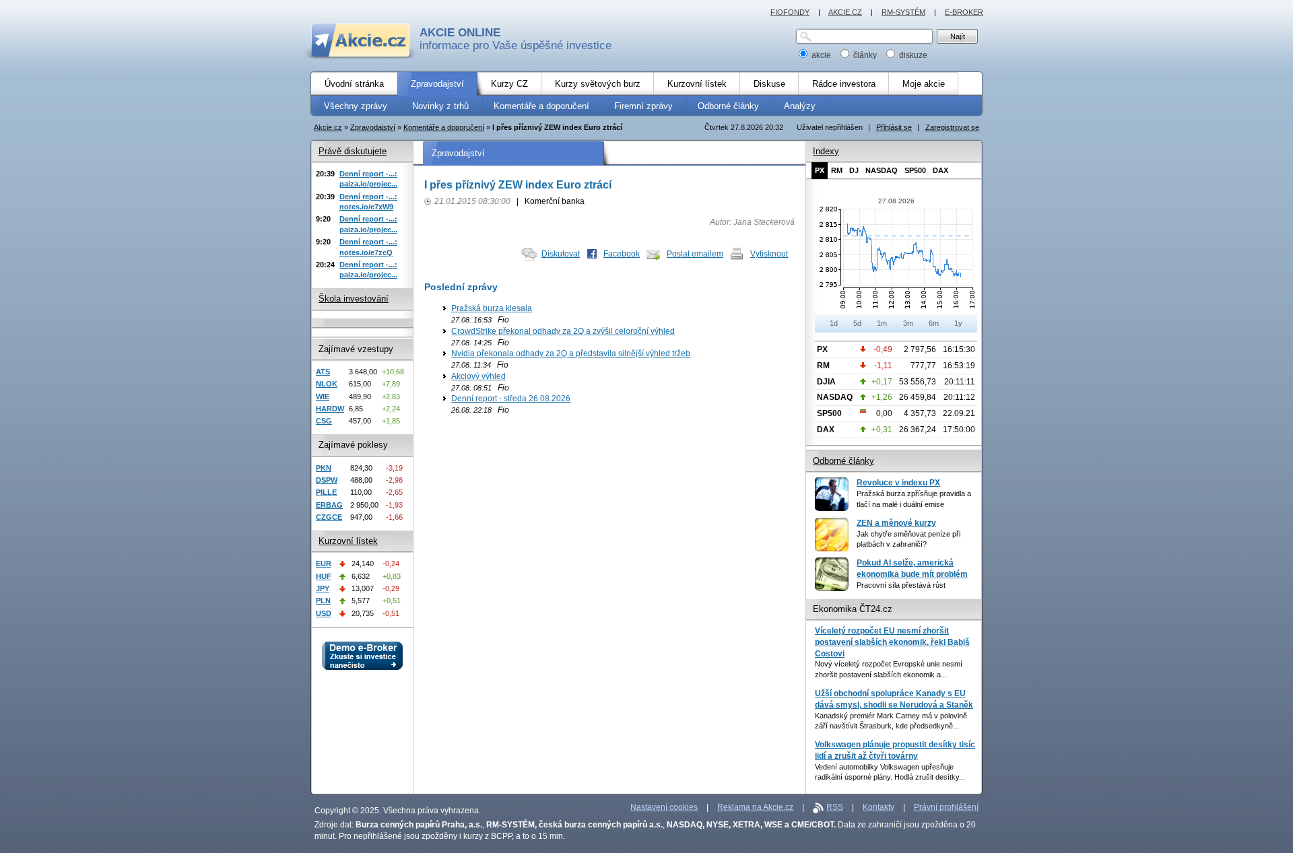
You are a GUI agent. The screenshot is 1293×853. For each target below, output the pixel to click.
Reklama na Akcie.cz (755, 807)
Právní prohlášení (946, 807)
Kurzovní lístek (348, 541)
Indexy (826, 151)
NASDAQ (881, 170)
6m (934, 323)
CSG (324, 421)
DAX (940, 170)
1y (958, 323)
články (865, 55)
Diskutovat (560, 254)
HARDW (330, 409)
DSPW (326, 480)
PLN (323, 600)
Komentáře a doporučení (443, 127)
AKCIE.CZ (845, 12)
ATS (323, 372)
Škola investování (354, 299)
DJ (854, 170)
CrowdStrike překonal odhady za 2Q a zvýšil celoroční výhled (563, 331)
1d (834, 323)
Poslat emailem (695, 254)
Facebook (621, 254)
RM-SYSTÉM (903, 12)
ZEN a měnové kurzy (896, 523)
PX (819, 170)
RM (836, 170)
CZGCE (329, 517)
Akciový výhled (478, 376)
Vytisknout (769, 254)
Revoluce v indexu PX (898, 482)
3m (908, 323)
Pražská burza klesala (491, 308)
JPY (322, 588)
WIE (322, 397)
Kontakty (878, 807)
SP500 (915, 170)
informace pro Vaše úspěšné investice (515, 39)
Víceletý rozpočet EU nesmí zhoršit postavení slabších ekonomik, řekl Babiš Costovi (892, 642)
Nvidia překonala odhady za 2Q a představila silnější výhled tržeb (570, 353)
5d (857, 323)
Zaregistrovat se (952, 127)
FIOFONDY (789, 12)
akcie (821, 55)
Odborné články (843, 461)
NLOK (326, 384)
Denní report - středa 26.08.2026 (510, 398)
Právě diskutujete (353, 151)
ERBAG (329, 505)
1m (882, 323)
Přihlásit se (894, 127)
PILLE (326, 492)
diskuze (912, 55)
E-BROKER (964, 12)
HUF (323, 576)
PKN (323, 468)
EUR (323, 563)
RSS (834, 807)
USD (323, 613)
